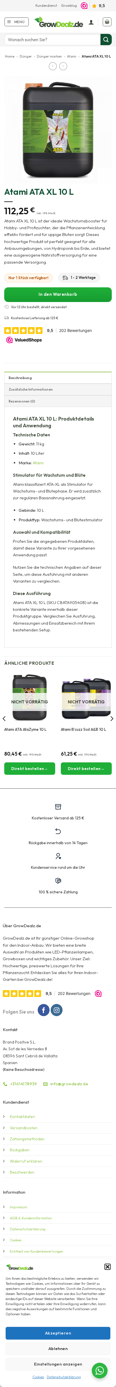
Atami (71, 56)
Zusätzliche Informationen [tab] (31, 389)
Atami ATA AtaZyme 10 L (25, 729)
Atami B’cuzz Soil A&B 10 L (83, 729)
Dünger (26, 56)
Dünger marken (49, 56)
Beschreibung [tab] (20, 378)
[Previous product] (63, 66)
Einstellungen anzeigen (58, 1364)
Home (9, 56)
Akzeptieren (58, 1333)
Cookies (38, 1377)
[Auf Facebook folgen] (44, 1010)
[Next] (111, 730)
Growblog (69, 5)
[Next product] (53, 66)
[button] (107, 1267)
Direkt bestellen (27, 768)
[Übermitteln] (106, 39)
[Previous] (4, 730)
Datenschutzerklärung (64, 1377)
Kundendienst (46, 5)
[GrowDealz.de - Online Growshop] (59, 22)
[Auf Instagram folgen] (57, 1010)
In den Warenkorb (58, 294)
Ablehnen (58, 1348)
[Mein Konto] (91, 22)
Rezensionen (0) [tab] (22, 401)
